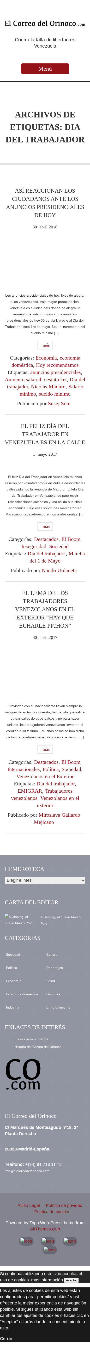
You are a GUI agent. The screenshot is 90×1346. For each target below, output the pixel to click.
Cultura (51, 954)
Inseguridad (33, 546)
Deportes (53, 994)
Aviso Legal (29, 1205)
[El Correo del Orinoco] (45, 23)
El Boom (70, 539)
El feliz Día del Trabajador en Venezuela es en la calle (45, 434)
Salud (50, 981)
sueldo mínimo (55, 394)
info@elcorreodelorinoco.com (27, 1171)
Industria (12, 1007)
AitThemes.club (45, 1229)
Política (51, 769)
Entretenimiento (58, 1007)
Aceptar (71, 1280)
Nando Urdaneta (59, 570)
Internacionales (23, 769)
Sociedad (59, 546)
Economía (46, 358)
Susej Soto (59, 403)
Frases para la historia (31, 1039)
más (46, 345)
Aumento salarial (23, 379)
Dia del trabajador (47, 554)
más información (47, 1280)
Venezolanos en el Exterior (45, 776)
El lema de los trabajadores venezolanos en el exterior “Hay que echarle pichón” (45, 609)
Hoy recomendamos (57, 365)
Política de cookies (52, 1211)
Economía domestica (22, 994)
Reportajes (54, 968)
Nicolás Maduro (48, 387)
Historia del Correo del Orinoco (37, 1047)
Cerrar (6, 1338)
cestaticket (55, 379)
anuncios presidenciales (55, 372)
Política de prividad (64, 1205)
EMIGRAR (30, 791)
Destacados (46, 539)
